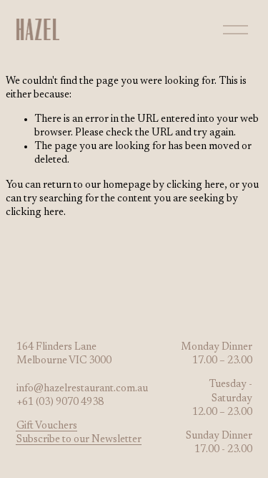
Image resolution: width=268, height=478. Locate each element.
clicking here (195, 185)
